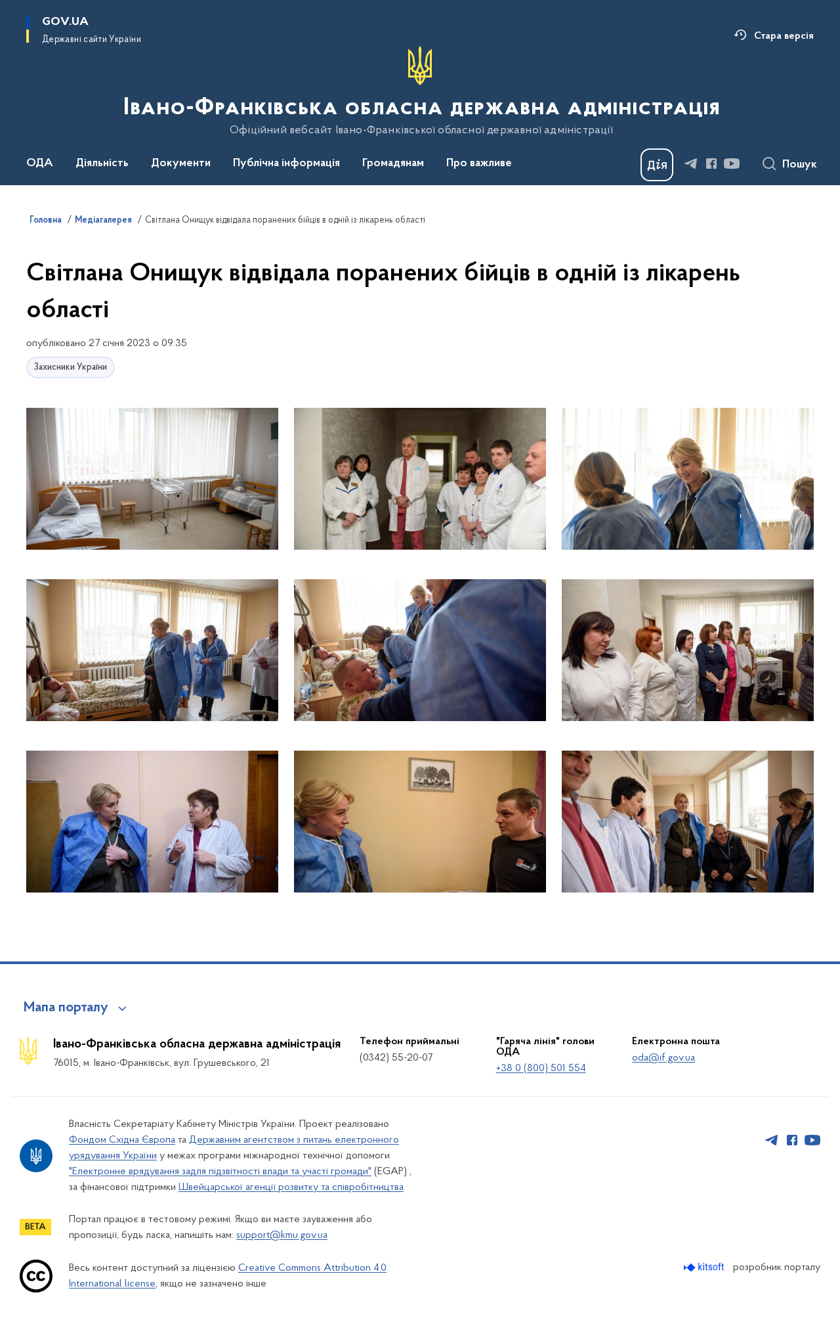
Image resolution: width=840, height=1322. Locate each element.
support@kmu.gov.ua (281, 1235)
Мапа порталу (66, 1008)
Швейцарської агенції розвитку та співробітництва (291, 1187)
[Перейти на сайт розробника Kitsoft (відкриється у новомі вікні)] (705, 1267)
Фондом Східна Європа (122, 1140)
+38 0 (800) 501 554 (541, 1068)
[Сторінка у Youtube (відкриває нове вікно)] (732, 163)
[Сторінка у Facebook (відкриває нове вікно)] (711, 163)
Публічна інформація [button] (286, 163)
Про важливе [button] (479, 163)
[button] (152, 480)
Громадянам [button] (393, 163)
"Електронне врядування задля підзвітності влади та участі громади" (220, 1171)
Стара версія (784, 36)
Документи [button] (181, 163)
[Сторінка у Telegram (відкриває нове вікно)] (691, 163)
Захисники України (70, 367)
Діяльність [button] (102, 163)
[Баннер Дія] (656, 164)
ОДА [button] (39, 163)
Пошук (799, 165)
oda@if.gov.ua (663, 1058)
